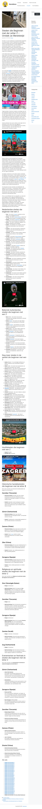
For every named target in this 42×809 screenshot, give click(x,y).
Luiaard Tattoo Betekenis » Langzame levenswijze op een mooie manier (35, 33)
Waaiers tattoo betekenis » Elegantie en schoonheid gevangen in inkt (34, 58)
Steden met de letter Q (9, 783)
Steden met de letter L (9, 776)
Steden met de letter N (9, 779)
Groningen (18, 239)
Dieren (32, 101)
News (32, 115)
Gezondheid (25, 2)
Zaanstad (7, 388)
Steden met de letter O (9, 780)
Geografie (28, 5)
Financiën (19, 2)
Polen (11, 320)
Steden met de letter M (9, 778)
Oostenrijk (15, 414)
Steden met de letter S (9, 785)
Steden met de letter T (9, 787)
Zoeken (33, 12)
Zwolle (9, 70)
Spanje (12, 346)
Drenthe (18, 245)
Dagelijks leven (34, 99)
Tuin (32, 121)
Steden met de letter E (9, 767)
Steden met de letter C (9, 765)
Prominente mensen (21, 5)
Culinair (33, 97)
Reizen (8, 797)
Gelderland (17, 219)
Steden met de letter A (9, 762)
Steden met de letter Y (9, 793)
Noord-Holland (18, 216)
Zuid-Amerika (21, 179)
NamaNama (12, 4)
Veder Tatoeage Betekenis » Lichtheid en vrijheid (35, 27)
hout (12, 534)
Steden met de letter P (9, 781)
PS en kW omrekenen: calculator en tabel (35, 63)
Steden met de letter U (9, 788)
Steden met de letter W (10, 791)
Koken (32, 109)
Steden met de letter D (9, 766)
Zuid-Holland (19, 265)
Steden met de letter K (9, 775)
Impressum (25, 806)
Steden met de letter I (9, 772)
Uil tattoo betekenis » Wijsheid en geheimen (35, 68)
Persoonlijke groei (35, 116)
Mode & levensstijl (32, 2)
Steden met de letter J (9, 774)
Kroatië (11, 324)
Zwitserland (11, 335)
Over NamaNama (35, 5)
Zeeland (22, 248)
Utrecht (15, 214)
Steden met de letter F (9, 768)
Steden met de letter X (9, 792)
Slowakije (11, 331)
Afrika (15, 179)
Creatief (33, 95)
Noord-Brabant (18, 236)
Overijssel (8, 73)
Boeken (33, 94)
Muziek (32, 113)
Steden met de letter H (9, 771)
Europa (21, 177)
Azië (25, 177)
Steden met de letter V (9, 789)
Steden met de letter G (9, 770)
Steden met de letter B (9, 763)
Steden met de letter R (9, 784)
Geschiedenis (34, 106)
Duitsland (12, 339)
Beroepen (33, 92)
